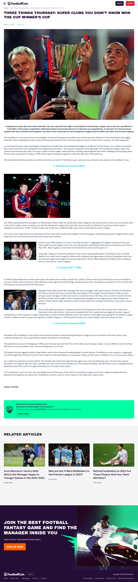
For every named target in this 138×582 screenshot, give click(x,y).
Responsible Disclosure (126, 578)
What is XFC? (14, 578)
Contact (43, 578)
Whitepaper (26, 578)
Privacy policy (87, 578)
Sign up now (15, 546)
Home (6, 578)
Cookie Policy (99, 578)
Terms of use (110, 578)
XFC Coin (35, 578)
